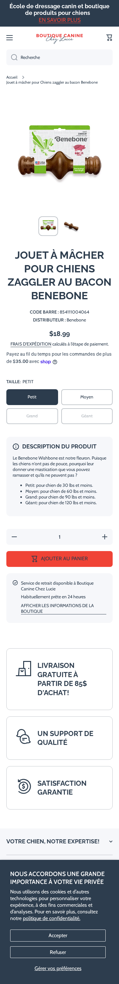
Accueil (11, 77)
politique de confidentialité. (51, 918)
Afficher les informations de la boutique (57, 608)
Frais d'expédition (30, 344)
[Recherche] (11, 57)
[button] (109, 38)
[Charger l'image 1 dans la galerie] (48, 226)
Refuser (58, 952)
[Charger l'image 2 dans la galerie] (71, 226)
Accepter (58, 935)
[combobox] (59, 57)
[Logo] (59, 38)
